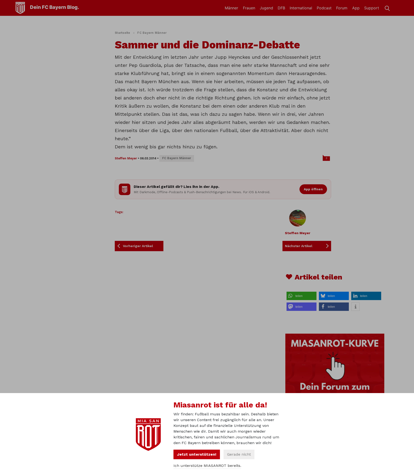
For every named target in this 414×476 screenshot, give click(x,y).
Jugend (266, 8)
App (356, 8)
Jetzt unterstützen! (196, 454)
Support (371, 8)
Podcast (324, 8)
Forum (341, 8)
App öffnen (313, 189)
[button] (301, 296)
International (301, 8)
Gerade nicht (239, 454)
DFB (281, 8)
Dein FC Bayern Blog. (54, 7)
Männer (231, 8)
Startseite (122, 33)
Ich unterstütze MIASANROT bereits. (207, 465)
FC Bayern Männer (152, 33)
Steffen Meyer (126, 158)
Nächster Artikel (298, 246)
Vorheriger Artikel (138, 246)
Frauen (249, 8)
